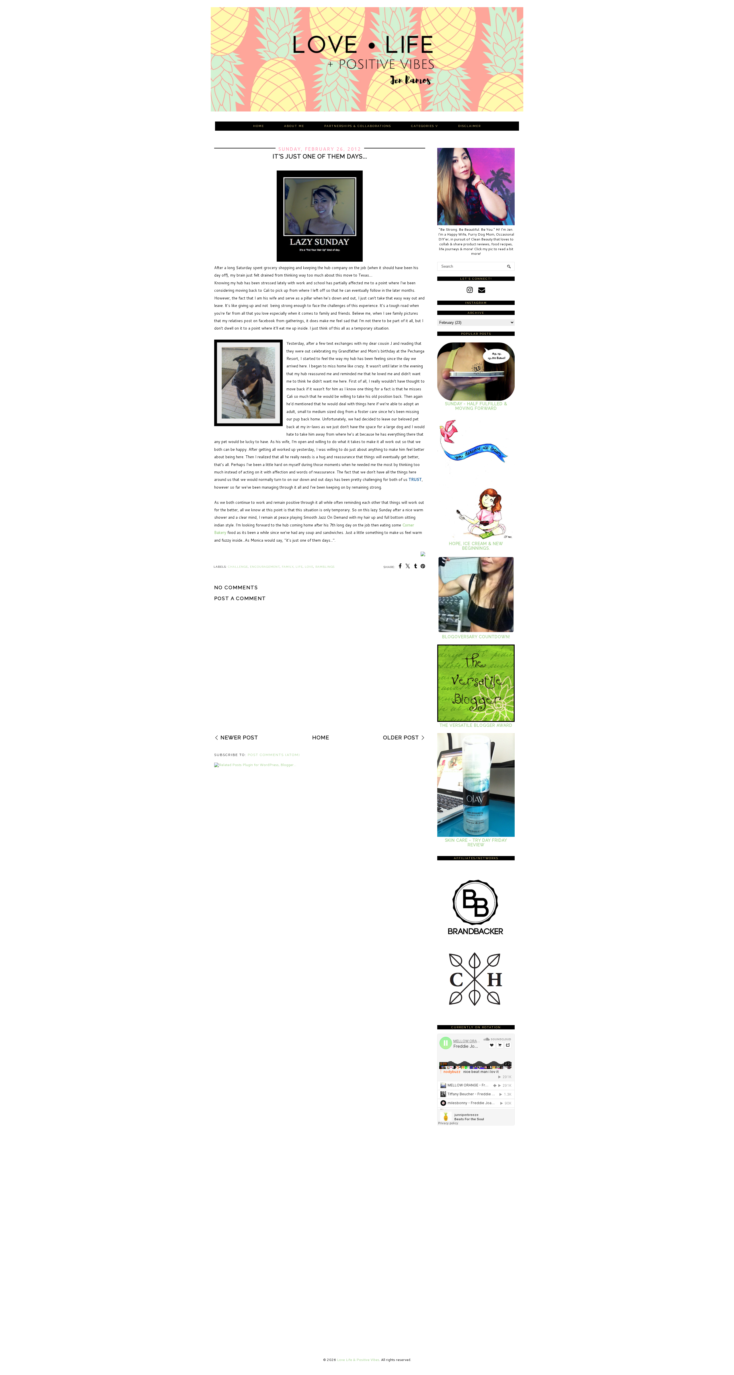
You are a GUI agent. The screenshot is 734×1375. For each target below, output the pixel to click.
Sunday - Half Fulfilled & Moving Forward (476, 406)
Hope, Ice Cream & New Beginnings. (476, 546)
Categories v (424, 126)
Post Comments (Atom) (274, 755)
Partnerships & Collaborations (357, 126)
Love (309, 566)
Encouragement (265, 566)
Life (299, 566)
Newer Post (239, 737)
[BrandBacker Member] (476, 935)
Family (288, 566)
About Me (294, 126)
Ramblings (325, 566)
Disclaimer (469, 126)
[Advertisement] (320, 692)
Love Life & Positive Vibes (358, 1359)
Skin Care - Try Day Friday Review (476, 842)
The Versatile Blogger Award (476, 725)
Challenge (238, 566)
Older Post (401, 737)
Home (258, 126)
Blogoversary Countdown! (476, 636)
